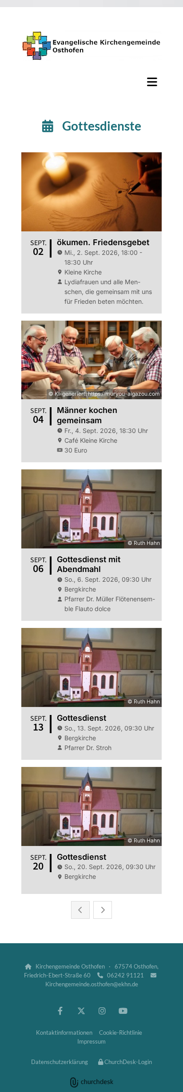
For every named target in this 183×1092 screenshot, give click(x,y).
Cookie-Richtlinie (120, 1032)
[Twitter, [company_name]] (81, 1010)
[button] (91, 81)
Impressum (91, 1041)
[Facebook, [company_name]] (60, 1010)
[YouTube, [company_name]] (123, 1010)
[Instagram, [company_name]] (102, 1010)
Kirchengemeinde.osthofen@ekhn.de (91, 984)
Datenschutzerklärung (59, 1061)
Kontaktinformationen (64, 1032)
